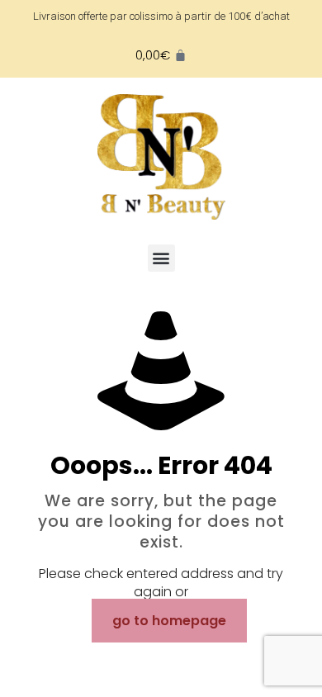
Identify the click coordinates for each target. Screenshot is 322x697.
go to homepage (169, 620)
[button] (161, 258)
